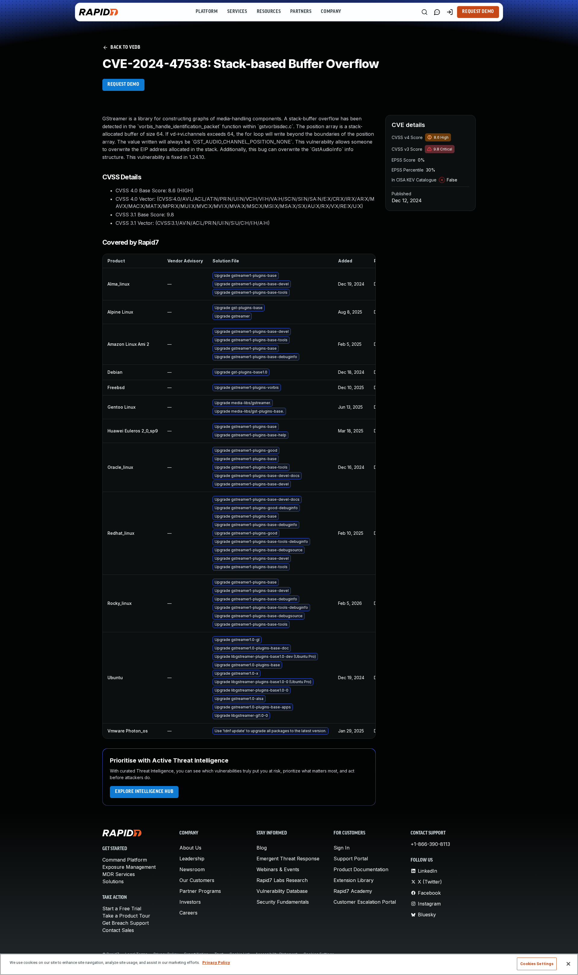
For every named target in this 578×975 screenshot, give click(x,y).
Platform (207, 11)
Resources (269, 11)
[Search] (424, 12)
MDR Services (118, 874)
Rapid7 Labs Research (282, 880)
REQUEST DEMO (123, 84)
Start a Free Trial (121, 908)
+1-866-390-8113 (430, 844)
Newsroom (192, 869)
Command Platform (124, 860)
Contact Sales (118, 930)
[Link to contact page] (437, 12)
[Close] (568, 963)
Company (331, 11)
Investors (190, 902)
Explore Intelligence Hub (144, 791)
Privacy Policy (216, 962)
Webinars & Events (277, 869)
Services (237, 11)
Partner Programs (200, 891)
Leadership (191, 859)
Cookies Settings (536, 963)
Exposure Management (129, 867)
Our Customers (196, 880)
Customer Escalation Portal (365, 902)
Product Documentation (361, 869)
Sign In (342, 848)
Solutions (113, 881)
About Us (190, 848)
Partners (300, 11)
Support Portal (351, 859)
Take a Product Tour (126, 916)
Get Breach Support (125, 923)
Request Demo (478, 11)
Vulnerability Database (282, 891)
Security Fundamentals (282, 902)
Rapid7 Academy (353, 891)
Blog (261, 848)
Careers (188, 913)
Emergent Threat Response (287, 859)
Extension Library (354, 880)
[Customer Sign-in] (449, 12)
